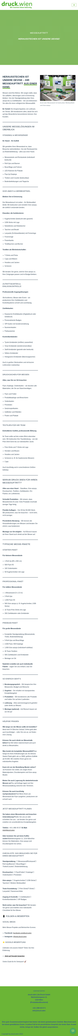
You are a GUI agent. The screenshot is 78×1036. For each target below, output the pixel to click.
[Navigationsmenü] (74, 5)
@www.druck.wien (20, 936)
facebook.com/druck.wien (22, 933)
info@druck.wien (9, 830)
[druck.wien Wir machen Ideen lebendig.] (17, 5)
